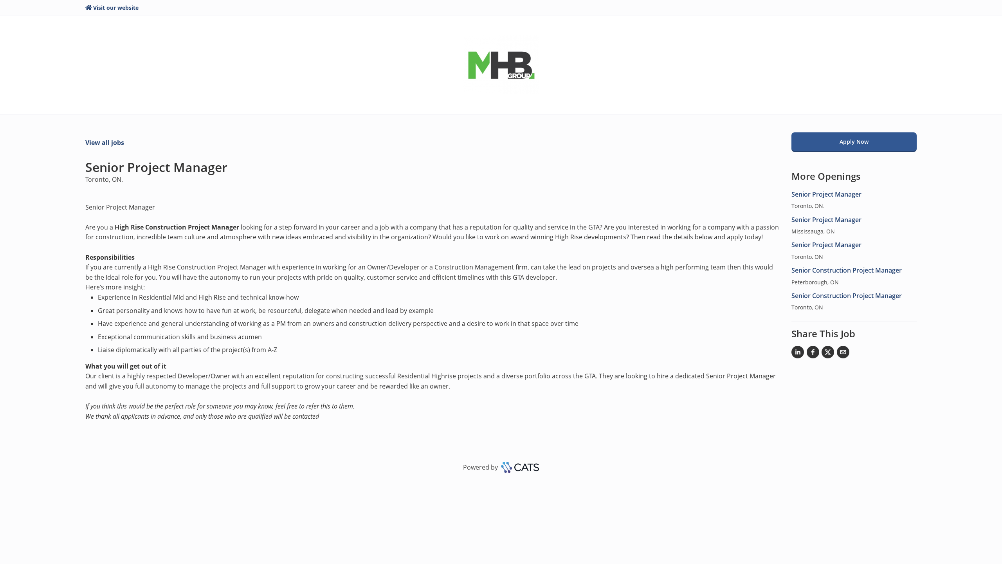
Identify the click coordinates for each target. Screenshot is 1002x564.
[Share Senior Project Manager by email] (843, 354)
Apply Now (854, 141)
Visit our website (116, 7)
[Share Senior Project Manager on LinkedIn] (797, 354)
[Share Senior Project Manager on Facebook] (813, 354)
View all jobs (104, 142)
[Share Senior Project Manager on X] (828, 354)
